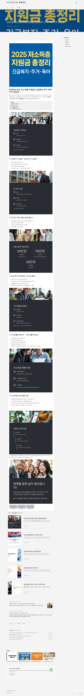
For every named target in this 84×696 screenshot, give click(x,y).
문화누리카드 (68, 46)
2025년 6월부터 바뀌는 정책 (15, 639)
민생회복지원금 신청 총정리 (15, 634)
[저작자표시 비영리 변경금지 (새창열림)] (23, 623)
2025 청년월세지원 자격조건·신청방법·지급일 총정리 (20, 636)
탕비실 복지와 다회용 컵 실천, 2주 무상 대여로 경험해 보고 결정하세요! (26, 605)
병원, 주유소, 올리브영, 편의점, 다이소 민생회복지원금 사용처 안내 (23, 632)
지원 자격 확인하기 (13, 507)
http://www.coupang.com (14, 611)
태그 (12, 7)
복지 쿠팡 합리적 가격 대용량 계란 (18, 613)
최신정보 (67, 44)
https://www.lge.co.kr (14, 601)
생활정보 (67, 42)
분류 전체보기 (66, 37)
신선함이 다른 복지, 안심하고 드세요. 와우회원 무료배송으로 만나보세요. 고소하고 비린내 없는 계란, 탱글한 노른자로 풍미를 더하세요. (30, 615)
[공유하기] (13, 623)
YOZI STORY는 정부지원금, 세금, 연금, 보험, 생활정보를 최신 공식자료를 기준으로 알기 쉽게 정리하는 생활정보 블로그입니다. (29, 671)
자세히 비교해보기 (30, 507)
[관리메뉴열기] (82, 2)
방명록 (18, 7)
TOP (76, 691)
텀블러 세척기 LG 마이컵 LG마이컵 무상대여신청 (22, 603)
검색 (73, 3)
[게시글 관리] (14, 623)
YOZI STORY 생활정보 (16, 2)
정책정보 (11, 630)
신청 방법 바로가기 (22, 507)
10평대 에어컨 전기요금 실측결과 (16, 637)
